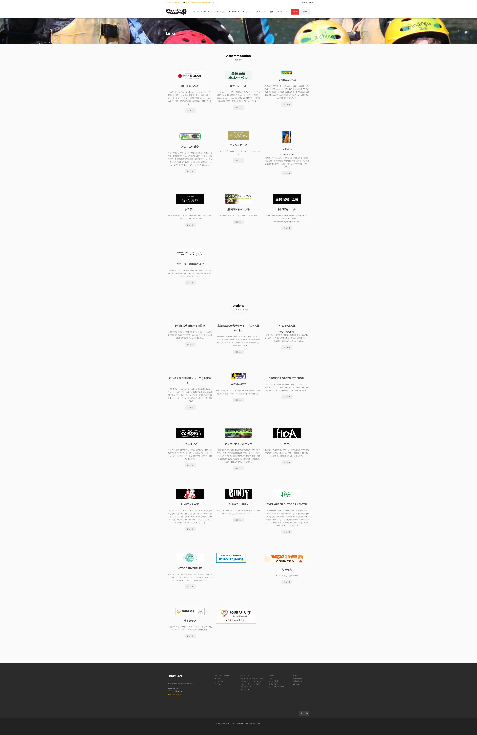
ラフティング (219, 12)
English (296, 684)
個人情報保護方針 (299, 678)
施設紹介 (218, 678)
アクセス (279, 12)
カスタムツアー (261, 12)
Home (303, 35)
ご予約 (295, 12)
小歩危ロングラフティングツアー (251, 678)
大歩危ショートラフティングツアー (252, 681)
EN (306, 12)
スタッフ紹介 (219, 681)
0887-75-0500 (174, 2)
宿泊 (271, 12)
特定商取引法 (297, 681)
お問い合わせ (308, 2)
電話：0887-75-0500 (175, 694)
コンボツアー (247, 12)
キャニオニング (234, 12)
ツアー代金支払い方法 (276, 687)
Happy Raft (238, 724)
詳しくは (190, 110)
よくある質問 (273, 681)
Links (295, 676)
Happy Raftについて (202, 12)
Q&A (287, 12)
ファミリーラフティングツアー (250, 684)
